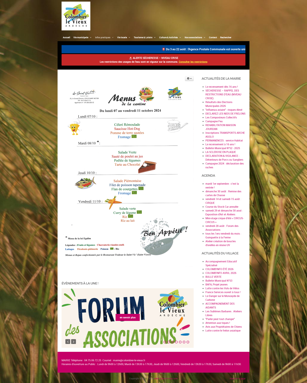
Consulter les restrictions (193, 62)
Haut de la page (237, 378)
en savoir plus (132, 317)
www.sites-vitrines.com (166, 378)
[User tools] (189, 78)
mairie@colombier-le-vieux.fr (129, 360)
